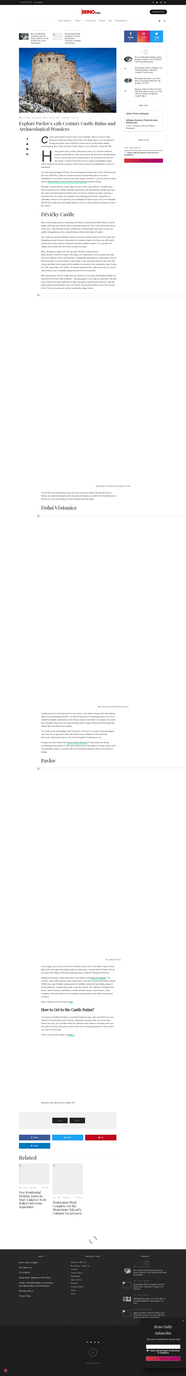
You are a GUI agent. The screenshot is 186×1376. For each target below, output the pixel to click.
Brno (78, 21)
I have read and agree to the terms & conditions (165, 1351)
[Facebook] (153, 2)
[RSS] (159, 21)
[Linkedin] (98, 1342)
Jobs (110, 21)
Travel (57, 118)
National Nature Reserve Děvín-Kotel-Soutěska (67, 182)
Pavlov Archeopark (98, 978)
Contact (74, 1269)
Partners (74, 1283)
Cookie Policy (77, 1273)
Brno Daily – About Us (80, 1266)
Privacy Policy (25, 1296)
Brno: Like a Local (139, 1309)
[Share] (27, 139)
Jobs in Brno (76, 1280)
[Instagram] (161, 2)
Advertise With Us (78, 1262)
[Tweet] (27, 144)
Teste (73, 1294)
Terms (73, 1290)
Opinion (51, 118)
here (71, 1002)
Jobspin (144, 113)
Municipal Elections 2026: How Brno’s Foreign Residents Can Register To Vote (148, 80)
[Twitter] (157, 2)
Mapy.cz (71, 1035)
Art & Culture (90, 21)
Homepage (75, 1276)
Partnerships (120, 21)
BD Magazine (36, 118)
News (37, 30)
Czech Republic (64, 21)
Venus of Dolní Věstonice (77, 742)
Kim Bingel (26, 118)
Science (102, 21)
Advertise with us (26, 1291)
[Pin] (27, 149)
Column (45, 118)
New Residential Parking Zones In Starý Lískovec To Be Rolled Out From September (40, 38)
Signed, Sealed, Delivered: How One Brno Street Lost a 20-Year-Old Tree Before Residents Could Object (149, 92)
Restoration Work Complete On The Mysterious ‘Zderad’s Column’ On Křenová (73, 38)
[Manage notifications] (6, 1370)
